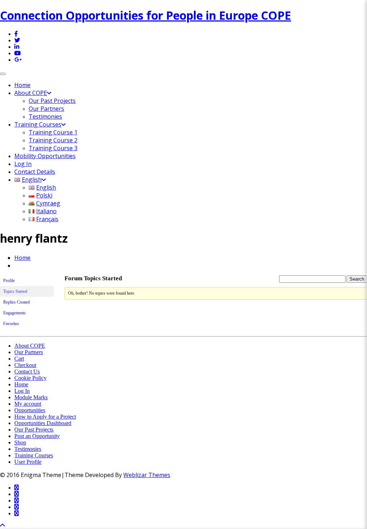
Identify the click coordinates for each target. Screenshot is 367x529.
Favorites (11, 323)
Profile (9, 280)
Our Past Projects (52, 101)
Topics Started (15, 291)
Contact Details (34, 172)
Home (22, 85)
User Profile (28, 462)
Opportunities (29, 410)
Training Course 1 (53, 132)
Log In (23, 164)
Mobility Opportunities (45, 156)
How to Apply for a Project (45, 417)
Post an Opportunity (37, 436)
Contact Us (27, 371)
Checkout (25, 365)
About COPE (30, 93)
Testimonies (45, 116)
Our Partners (46, 109)
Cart (19, 359)
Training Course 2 (53, 140)
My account (27, 404)
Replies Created (16, 302)
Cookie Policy (30, 378)
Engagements (14, 312)
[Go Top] (2, 526)
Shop (20, 442)
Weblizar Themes (146, 475)
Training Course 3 (53, 148)
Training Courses (37, 124)
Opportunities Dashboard (42, 423)
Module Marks (31, 397)
